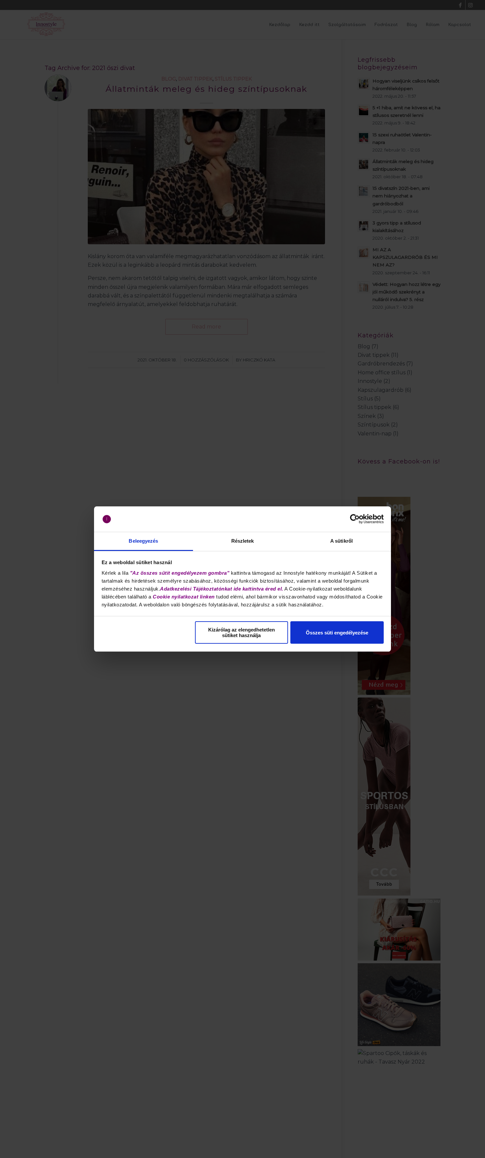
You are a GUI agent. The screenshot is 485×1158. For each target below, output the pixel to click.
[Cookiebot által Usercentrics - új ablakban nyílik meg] (355, 519)
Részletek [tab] (242, 541)
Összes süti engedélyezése (337, 632)
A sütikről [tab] (341, 541)
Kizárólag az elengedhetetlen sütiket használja (241, 632)
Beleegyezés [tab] (143, 541)
